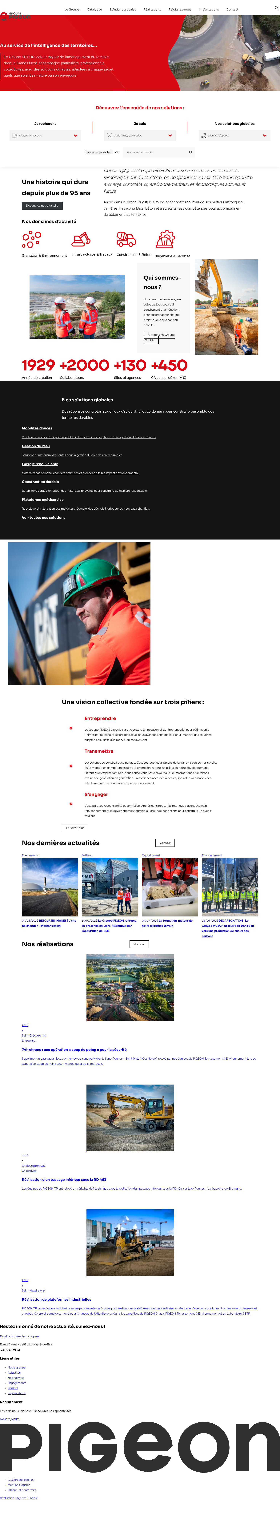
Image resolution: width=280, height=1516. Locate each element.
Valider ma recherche (98, 152)
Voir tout (165, 843)
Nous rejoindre (9, 1419)
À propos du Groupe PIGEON (159, 337)
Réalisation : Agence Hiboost (19, 1498)
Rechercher (276, 7)
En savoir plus (75, 828)
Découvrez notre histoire (42, 205)
